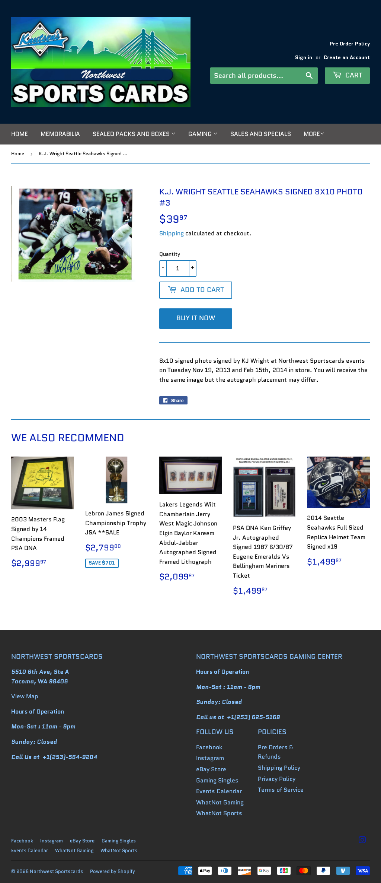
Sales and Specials (260, 134)
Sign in (303, 57)
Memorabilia (60, 134)
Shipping (171, 233)
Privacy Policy (276, 779)
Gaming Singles (217, 780)
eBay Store (211, 769)
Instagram (210, 758)
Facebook (209, 747)
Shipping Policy (279, 767)
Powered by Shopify (112, 871)
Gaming (200, 134)
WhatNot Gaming (220, 802)
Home (19, 134)
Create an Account (347, 57)
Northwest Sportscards (56, 871)
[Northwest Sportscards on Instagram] (362, 840)
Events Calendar (219, 791)
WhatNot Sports (219, 813)
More (312, 134)
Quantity (169, 254)
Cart (352, 75)
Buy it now (195, 318)
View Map (24, 696)
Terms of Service (281, 789)
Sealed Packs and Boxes (132, 134)
